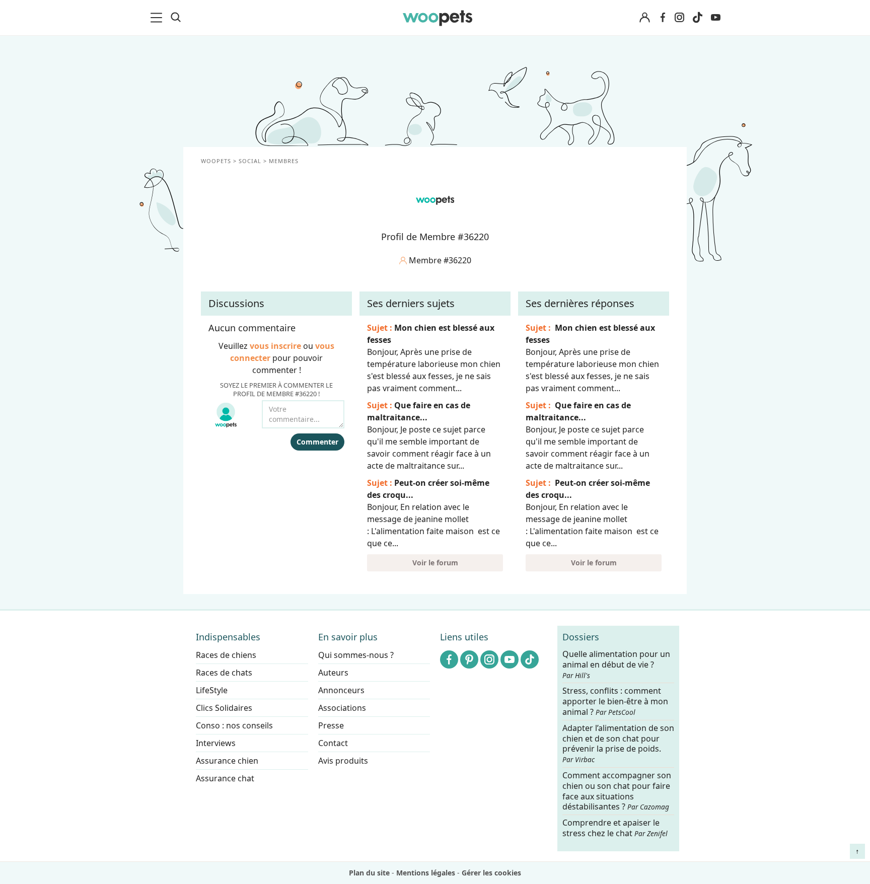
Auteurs (333, 672)
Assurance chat (225, 778)
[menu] (158, 18)
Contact (333, 743)
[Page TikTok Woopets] (697, 17)
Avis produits (343, 760)
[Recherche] (176, 17)
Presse (331, 725)
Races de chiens (226, 654)
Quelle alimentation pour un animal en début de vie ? (616, 664)
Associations (342, 707)
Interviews (216, 743)
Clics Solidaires (224, 707)
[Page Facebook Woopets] (662, 17)
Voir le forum (435, 562)
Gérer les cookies (491, 872)
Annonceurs (341, 690)
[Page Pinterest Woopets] (469, 659)
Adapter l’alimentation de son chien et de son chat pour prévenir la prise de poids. (618, 743)
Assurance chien (227, 760)
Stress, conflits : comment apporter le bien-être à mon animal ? (615, 702)
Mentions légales (425, 872)
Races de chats (224, 672)
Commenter (317, 442)
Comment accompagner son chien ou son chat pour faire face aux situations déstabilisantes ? (616, 791)
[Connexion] (644, 18)
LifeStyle (212, 690)
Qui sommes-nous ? (356, 654)
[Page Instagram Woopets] (679, 17)
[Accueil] (437, 17)
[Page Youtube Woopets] (715, 17)
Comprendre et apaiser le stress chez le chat (615, 828)
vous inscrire (275, 345)
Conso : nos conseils (234, 725)
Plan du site (369, 872)
